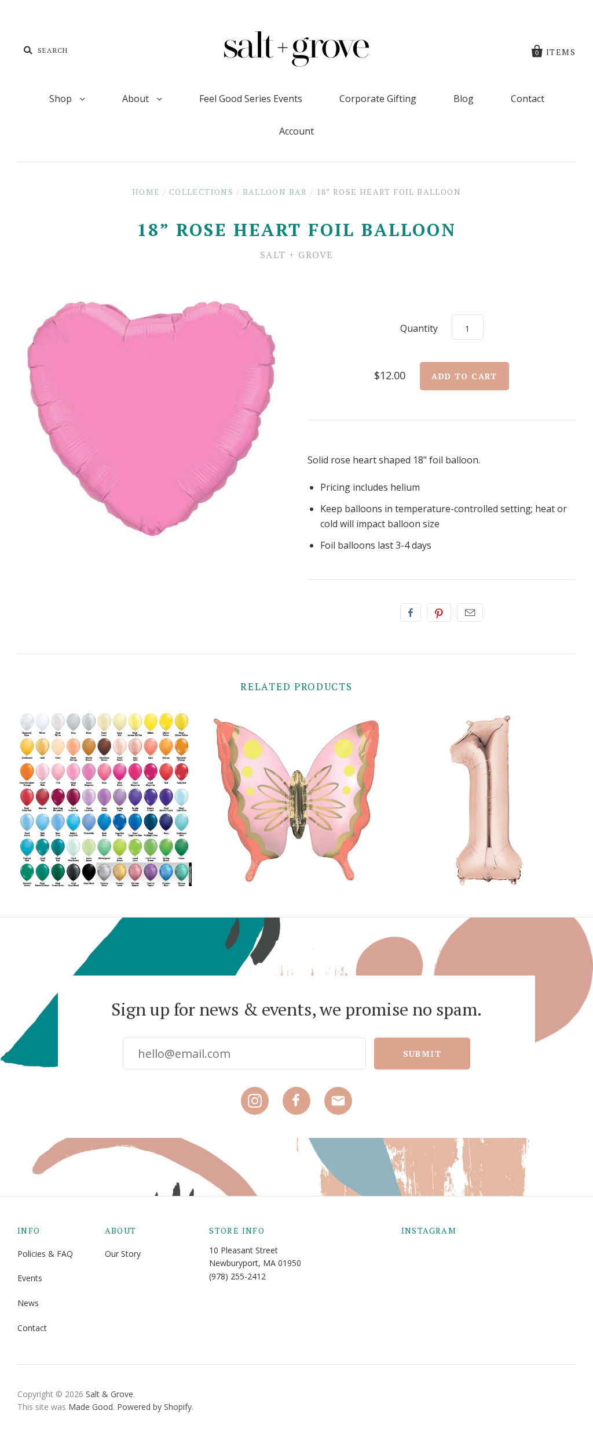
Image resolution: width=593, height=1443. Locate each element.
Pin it (439, 612)
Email (470, 612)
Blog (463, 98)
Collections (201, 191)
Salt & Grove (109, 1394)
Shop (61, 98)
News (28, 1302)
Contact (527, 98)
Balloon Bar (275, 191)
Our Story (123, 1253)
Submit (422, 1053)
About (136, 98)
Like (410, 612)
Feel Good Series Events (250, 98)
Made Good (90, 1406)
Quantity (419, 328)
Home (146, 191)
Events (29, 1278)
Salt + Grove (296, 254)
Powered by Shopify (154, 1406)
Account (296, 131)
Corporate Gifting (377, 98)
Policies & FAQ (45, 1253)
